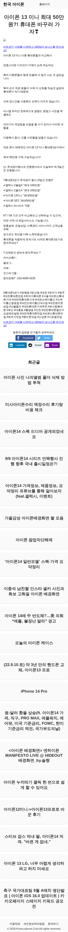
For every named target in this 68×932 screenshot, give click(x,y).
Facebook (28, 338)
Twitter (47, 338)
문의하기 (53, 923)
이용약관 (15, 923)
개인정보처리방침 (34, 923)
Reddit (38, 345)
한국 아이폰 (13, 4)
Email (55, 345)
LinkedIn (20, 345)
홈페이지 (44, 4)
